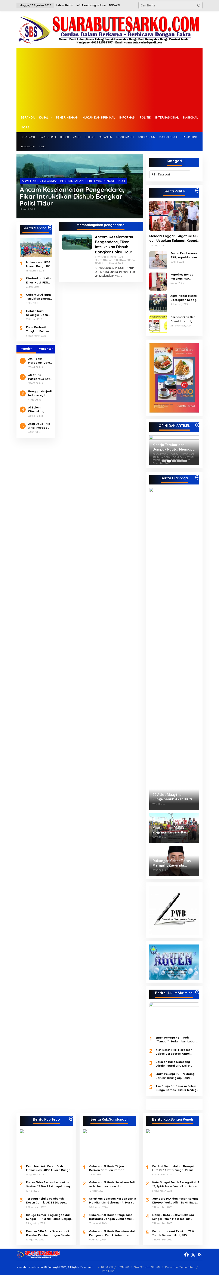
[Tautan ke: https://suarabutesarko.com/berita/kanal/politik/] (197, 190)
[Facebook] (186, 1254)
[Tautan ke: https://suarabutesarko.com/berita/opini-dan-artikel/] (197, 425)
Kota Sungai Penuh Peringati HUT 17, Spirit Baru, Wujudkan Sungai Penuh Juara (175, 1184)
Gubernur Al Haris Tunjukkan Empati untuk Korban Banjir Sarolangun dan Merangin (39, 296)
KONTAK (123, 1267)
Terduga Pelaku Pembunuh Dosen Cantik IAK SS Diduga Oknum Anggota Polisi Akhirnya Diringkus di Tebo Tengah (48, 1200)
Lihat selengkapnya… (107, 275)
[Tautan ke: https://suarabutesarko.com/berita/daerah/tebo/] (71, 1118)
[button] (199, 5)
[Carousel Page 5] (184, 461)
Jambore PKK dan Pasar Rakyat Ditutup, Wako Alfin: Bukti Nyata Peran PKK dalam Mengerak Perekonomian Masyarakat (175, 1200)
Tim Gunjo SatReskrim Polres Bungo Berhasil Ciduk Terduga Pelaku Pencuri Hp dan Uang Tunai (177, 1088)
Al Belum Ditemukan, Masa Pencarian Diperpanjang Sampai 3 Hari (39, 409)
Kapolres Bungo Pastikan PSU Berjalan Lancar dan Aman (182, 276)
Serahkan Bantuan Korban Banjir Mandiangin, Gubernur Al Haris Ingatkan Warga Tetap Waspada (112, 1200)
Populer (26, 348)
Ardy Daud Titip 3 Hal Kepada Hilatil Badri (39, 426)
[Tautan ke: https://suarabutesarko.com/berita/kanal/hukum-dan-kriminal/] (197, 992)
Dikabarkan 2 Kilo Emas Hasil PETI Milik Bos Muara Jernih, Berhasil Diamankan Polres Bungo (39, 280)
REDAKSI (107, 1267)
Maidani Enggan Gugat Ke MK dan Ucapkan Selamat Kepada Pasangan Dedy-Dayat (174, 238)
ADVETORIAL (31, 181)
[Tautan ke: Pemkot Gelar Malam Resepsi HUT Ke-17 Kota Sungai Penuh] (172, 1145)
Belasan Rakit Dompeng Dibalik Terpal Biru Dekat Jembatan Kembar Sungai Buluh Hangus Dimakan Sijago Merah (177, 1064)
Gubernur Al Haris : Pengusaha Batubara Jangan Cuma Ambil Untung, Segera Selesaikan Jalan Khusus (111, 1217)
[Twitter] (193, 1254)
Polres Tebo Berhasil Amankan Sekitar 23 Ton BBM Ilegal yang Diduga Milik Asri (48, 1184)
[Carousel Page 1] (164, 461)
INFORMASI (50, 181)
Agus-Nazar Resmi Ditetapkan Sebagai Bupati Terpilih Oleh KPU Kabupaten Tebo (184, 298)
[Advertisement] (109, 80)
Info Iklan (108, 1271)
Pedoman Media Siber (180, 1267)
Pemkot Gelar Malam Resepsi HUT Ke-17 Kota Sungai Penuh (173, 1168)
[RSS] (200, 1254)
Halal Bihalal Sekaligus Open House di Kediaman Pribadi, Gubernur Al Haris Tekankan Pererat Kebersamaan (39, 313)
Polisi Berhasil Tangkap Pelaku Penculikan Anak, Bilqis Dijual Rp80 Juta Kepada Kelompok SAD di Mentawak (38, 329)
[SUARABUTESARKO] (109, 29)
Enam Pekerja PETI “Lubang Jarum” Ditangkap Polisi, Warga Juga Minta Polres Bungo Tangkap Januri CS (175, 1076)
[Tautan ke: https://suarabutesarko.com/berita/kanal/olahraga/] (197, 477)
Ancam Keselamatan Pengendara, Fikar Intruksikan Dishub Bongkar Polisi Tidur (72, 196)
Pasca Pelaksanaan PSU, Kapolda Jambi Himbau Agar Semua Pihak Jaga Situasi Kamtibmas (184, 255)
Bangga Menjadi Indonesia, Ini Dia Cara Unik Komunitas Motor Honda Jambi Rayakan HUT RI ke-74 (40, 393)
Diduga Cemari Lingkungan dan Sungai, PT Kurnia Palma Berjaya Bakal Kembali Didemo (49, 1217)
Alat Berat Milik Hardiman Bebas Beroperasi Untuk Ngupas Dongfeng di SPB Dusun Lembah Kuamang (174, 1052)
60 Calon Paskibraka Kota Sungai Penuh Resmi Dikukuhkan (40, 377)
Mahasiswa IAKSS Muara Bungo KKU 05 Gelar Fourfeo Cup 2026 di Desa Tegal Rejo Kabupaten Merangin (39, 264)
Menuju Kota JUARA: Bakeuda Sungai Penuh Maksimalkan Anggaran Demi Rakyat (173, 1217)
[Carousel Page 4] (179, 461)
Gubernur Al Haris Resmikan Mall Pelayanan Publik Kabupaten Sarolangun (112, 1233)
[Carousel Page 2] (169, 461)
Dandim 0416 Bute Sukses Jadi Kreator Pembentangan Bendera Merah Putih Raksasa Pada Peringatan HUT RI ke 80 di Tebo (49, 1233)
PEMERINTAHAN (72, 181)
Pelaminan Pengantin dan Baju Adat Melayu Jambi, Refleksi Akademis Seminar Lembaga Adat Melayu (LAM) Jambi (173, 447)
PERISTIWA (93, 181)
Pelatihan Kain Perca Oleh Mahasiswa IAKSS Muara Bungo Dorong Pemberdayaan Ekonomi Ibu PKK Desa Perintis (49, 1168)
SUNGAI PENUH (114, 181)
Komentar (45, 348)
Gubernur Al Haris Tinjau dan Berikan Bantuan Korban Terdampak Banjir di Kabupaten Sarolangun (112, 1168)
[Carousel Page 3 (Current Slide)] (174, 461)
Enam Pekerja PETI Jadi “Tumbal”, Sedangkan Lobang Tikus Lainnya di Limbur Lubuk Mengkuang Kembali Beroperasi (177, 1039)
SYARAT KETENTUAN (147, 1267)
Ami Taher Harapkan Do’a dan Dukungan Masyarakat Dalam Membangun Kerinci (39, 360)
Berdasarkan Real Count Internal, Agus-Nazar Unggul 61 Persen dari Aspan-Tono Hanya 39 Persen (184, 319)
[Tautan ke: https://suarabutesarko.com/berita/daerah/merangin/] (50, 227)
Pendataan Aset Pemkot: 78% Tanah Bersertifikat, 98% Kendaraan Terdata (173, 1233)
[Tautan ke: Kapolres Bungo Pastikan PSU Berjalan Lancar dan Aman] (158, 281)
